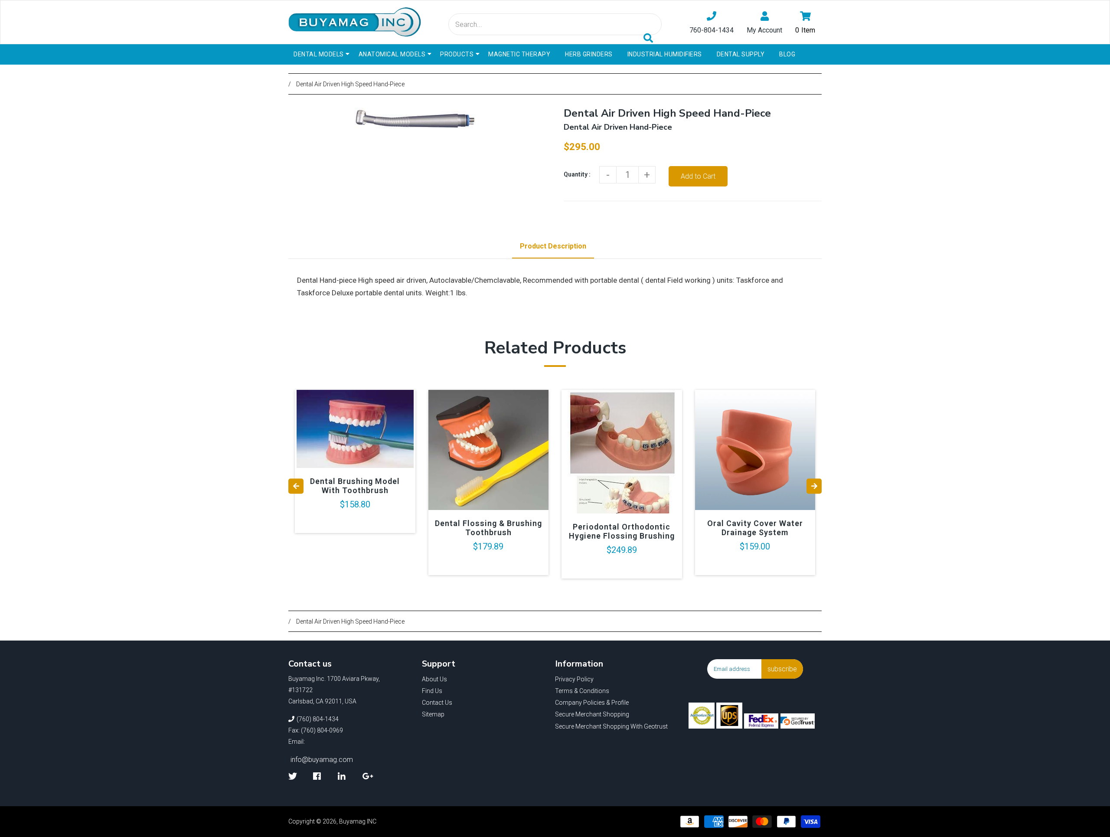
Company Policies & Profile (592, 702)
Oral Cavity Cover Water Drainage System (755, 528)
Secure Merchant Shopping (592, 714)
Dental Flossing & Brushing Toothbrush (488, 528)
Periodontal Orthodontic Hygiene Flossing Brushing (622, 531)
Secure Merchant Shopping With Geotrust (611, 726)
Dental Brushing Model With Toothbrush (355, 486)
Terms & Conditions (582, 690)
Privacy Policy (574, 679)
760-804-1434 (711, 30)
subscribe (782, 669)
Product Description (553, 246)
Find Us (432, 690)
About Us (434, 679)
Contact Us (437, 702)
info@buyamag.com (322, 759)
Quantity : (577, 174)
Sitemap (433, 714)
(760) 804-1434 (318, 719)
